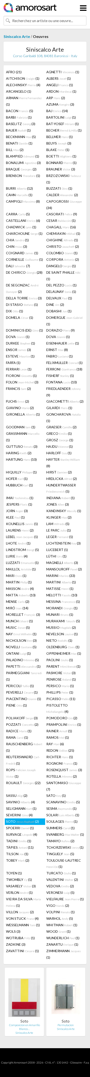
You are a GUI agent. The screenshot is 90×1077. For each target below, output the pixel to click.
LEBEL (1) (22, 537)
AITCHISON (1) (22, 78)
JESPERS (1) (19, 504)
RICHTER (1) (59, 757)
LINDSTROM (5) (22, 550)
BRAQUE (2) (21, 169)
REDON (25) (60, 750)
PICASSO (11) (60, 699)
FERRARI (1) (18, 369)
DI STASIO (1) (22, 305)
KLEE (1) (15, 517)
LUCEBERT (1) (57, 550)
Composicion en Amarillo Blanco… (24, 1027)
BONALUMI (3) (23, 163)
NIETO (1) (59, 640)
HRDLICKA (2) (61, 479)
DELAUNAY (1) (61, 292)
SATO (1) (56, 795)
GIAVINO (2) (20, 408)
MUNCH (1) (19, 621)
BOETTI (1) (61, 156)
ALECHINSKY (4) (23, 85)
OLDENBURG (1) (62, 647)
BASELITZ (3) (20, 124)
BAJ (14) (57, 111)
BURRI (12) (19, 188)
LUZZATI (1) (22, 563)
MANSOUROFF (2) (64, 569)
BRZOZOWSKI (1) (63, 179)
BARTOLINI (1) (61, 117)
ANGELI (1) (59, 85)
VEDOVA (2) (60, 886)
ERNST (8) (57, 350)
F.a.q (86, 1062)
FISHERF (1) (60, 376)
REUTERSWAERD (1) (23, 760)
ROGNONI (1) (61, 763)
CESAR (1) (61, 220)
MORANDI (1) (62, 608)
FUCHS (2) (17, 401)
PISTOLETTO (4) (57, 708)
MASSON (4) (20, 589)
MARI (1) (16, 576)
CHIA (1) (17, 240)
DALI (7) (18, 266)
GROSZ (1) (59, 440)
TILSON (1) (17, 854)
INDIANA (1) (60, 498)
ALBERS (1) (58, 78)
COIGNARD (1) (22, 253)
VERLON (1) (19, 892)
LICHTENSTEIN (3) (63, 543)
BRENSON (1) (23, 176)
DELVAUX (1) (59, 298)
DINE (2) (55, 305)
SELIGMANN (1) (21, 808)
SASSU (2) (16, 795)
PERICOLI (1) (20, 686)
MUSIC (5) (18, 627)
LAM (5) (57, 524)
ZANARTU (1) (62, 944)
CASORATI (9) (61, 214)
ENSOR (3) (18, 350)
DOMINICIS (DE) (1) (24, 330)
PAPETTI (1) (23, 666)
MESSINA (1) (63, 601)
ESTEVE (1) (20, 356)
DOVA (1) (18, 337)
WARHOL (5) (59, 918)
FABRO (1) (59, 356)
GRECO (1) (59, 433)
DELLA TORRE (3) (24, 298)
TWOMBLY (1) (19, 879)
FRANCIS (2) (18, 389)
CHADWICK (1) (21, 227)
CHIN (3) (16, 246)
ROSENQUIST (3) (64, 770)
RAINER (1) (59, 731)
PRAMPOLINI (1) (63, 724)
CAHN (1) (19, 195)
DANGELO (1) (61, 266)
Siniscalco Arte (17, 36)
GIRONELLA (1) (23, 414)
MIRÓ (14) (17, 608)
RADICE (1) (18, 731)
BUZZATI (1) (59, 188)
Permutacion (66, 1025)
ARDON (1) (61, 91)
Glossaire (76, 1062)
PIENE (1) (16, 705)
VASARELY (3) (21, 886)
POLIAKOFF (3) (22, 718)
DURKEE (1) (20, 343)
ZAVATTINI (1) (22, 951)
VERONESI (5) (60, 892)
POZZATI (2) (22, 724)
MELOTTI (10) (61, 595)
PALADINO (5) (22, 660)
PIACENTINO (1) (23, 699)
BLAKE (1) (57, 150)
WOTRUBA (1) (20, 938)
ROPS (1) (21, 773)
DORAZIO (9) (60, 330)
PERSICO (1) (60, 686)
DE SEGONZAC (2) (22, 288)
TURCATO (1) (61, 873)
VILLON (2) (20, 912)
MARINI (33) (60, 576)
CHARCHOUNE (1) (24, 233)
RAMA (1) (17, 737)
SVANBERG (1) (65, 834)
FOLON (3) (22, 382)
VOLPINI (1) (60, 912)
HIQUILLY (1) (21, 472)
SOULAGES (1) (62, 821)
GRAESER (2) (61, 427)
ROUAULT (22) (23, 783)
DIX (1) (14, 311)
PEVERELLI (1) (22, 692)
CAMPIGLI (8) (23, 201)
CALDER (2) (62, 195)
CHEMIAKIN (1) (63, 233)
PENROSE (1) (61, 679)
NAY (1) (21, 634)
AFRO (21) (14, 72)
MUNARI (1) (59, 614)
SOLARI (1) (62, 815)
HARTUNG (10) (21, 459)
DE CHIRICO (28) (24, 272)
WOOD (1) (58, 931)
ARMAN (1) (24, 101)
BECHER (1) (64, 130)
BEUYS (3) (58, 143)
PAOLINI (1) (59, 660)
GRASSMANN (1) (22, 436)
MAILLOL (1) (21, 569)
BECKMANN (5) (21, 137)
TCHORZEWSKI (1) (65, 847)
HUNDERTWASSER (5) (61, 488)
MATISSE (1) (59, 589)
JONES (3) (57, 504)
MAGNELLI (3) (62, 563)
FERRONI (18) (64, 369)
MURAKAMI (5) (63, 621)
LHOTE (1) (18, 543)
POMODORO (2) (61, 718)
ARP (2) (55, 98)
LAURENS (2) (20, 530)
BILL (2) (15, 150)
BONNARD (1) (61, 163)
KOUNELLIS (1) (22, 524)
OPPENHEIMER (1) (63, 653)
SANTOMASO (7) (63, 786)
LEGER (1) (59, 537)
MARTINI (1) (61, 582)
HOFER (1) (17, 479)
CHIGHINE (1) (62, 240)
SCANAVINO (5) (63, 802)
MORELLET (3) (23, 614)
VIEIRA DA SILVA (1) (23, 902)
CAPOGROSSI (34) (64, 204)
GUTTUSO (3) (21, 446)
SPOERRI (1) (20, 828)
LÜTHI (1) (56, 556)
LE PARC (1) (58, 530)
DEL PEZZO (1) (61, 285)
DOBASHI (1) (59, 311)
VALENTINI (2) (62, 879)
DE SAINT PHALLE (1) (63, 275)
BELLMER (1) (59, 137)
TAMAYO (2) (60, 841)
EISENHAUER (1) (62, 343)
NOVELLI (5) (21, 647)
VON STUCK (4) (22, 918)
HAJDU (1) (59, 446)
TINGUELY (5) (60, 854)
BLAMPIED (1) (22, 156)
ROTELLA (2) (61, 776)
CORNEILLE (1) (24, 259)
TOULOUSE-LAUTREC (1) (63, 863)
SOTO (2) (22, 821)
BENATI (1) (19, 143)
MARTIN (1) (19, 582)
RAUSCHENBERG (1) (24, 747)
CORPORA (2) (62, 259)
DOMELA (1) (19, 317)
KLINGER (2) (59, 517)
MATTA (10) (21, 595)
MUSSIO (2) (61, 627)
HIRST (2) (59, 472)
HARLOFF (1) (59, 453)
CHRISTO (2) (62, 246)
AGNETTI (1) (62, 72)
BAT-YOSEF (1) (62, 124)
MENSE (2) (17, 601)
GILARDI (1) (59, 408)
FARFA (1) (13, 363)
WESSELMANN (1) (23, 925)
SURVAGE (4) (21, 834)
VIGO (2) (57, 905)
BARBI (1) (19, 117)
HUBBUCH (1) (19, 485)
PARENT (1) (63, 666)
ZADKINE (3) (15, 944)
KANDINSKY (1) (63, 511)
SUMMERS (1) (60, 828)
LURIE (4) (17, 556)
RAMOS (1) (57, 737)
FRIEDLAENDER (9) (63, 392)
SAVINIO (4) (20, 802)
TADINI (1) (18, 841)
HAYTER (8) (63, 462)
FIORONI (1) (21, 376)
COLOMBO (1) (62, 253)
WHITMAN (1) (61, 925)
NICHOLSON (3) (21, 640)
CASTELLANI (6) (23, 220)
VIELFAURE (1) (65, 899)
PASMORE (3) (61, 673)
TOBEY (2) (17, 860)
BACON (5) (19, 111)
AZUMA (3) (60, 104)
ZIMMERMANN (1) (63, 954)
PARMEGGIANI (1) (24, 676)
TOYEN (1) (14, 873)
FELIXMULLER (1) (64, 363)
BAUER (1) (18, 130)
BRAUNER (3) (60, 169)
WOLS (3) (13, 931)
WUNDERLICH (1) (62, 938)
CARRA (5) (18, 214)
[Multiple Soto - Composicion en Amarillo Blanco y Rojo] (24, 995)
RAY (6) (55, 744)
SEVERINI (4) (19, 815)
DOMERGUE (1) (64, 320)
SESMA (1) (61, 808)
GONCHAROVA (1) (63, 417)
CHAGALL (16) (61, 227)
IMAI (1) (19, 498)
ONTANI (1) (18, 653)
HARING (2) (18, 453)
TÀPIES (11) (20, 847)
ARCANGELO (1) (18, 91)
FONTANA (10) (61, 382)
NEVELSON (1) (62, 634)
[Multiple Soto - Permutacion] (66, 995)
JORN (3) (17, 511)
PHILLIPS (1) (59, 692)
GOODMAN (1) (20, 427)
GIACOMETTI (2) (65, 401)
